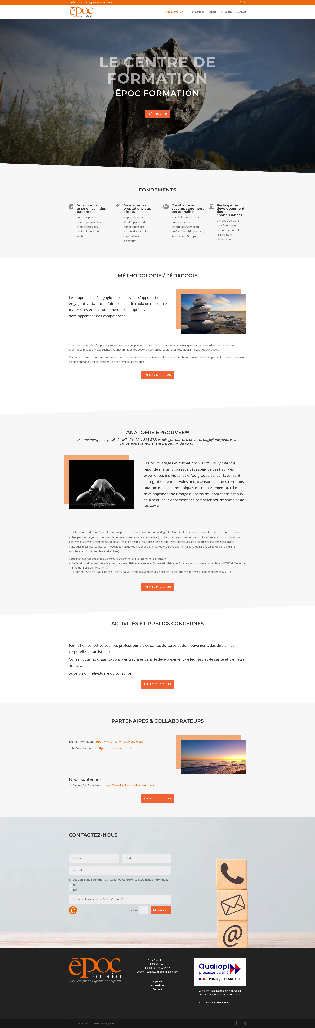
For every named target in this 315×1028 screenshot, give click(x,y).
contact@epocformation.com (162, 971)
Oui (75, 885)
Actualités (226, 12)
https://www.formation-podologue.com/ (118, 741)
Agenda (157, 981)
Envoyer (161, 909)
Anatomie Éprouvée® (157, 432)
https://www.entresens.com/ (114, 748)
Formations (197, 12)
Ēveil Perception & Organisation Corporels (90, 2)
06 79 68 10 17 (162, 967)
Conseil (212, 12)
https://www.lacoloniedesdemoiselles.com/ (130, 785)
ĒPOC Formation (174, 12)
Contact (241, 12)
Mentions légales (104, 1023)
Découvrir (157, 114)
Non (75, 889)
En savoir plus (157, 375)
